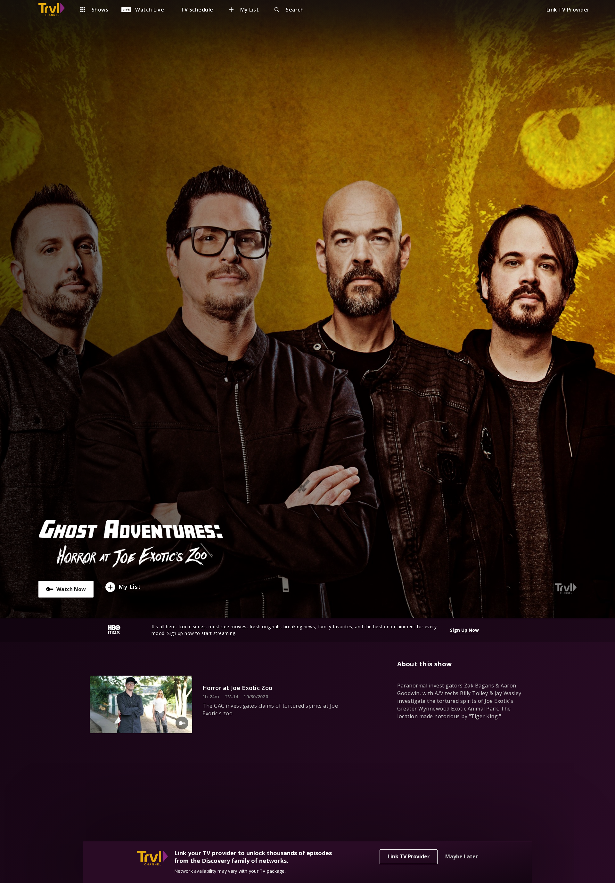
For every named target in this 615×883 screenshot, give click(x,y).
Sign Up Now (464, 630)
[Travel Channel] (54, 9)
